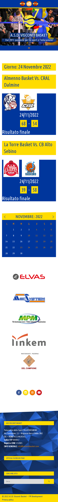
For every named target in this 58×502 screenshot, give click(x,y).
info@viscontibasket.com (28, 446)
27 (51, 247)
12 (44, 235)
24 (29, 247)
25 (37, 247)
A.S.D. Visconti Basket (29, 35)
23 (21, 247)
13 (51, 235)
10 (29, 235)
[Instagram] (25, 392)
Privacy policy (7, 499)
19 (44, 241)
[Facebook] (19, 390)
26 (44, 247)
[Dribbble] (32, 392)
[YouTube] (39, 392)
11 (37, 235)
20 (51, 241)
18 (37, 241)
